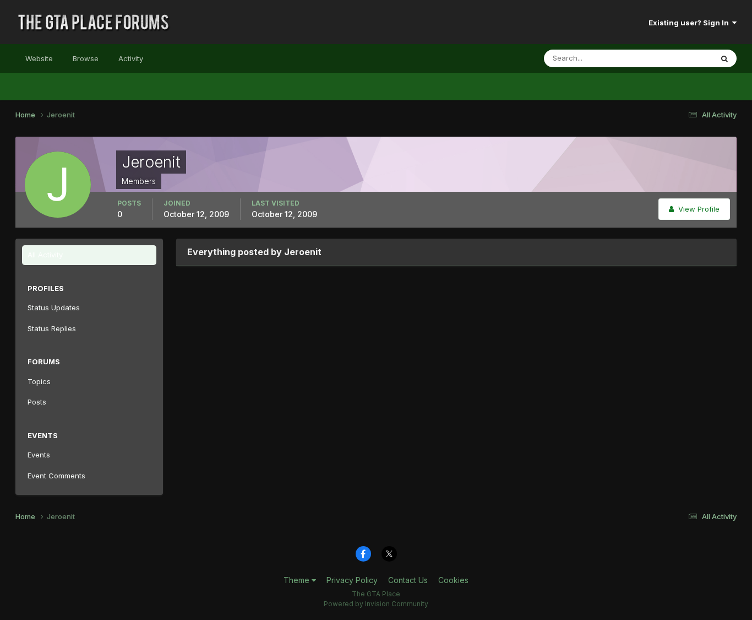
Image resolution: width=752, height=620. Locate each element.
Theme (298, 580)
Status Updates (672, 58)
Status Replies (52, 328)
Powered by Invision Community (376, 604)
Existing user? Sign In (690, 22)
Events (39, 454)
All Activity (45, 254)
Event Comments (56, 475)
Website (39, 58)
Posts (37, 401)
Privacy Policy (352, 580)
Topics (39, 381)
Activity (130, 58)
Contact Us (408, 580)
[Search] (724, 58)
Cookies (453, 580)
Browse (86, 58)
